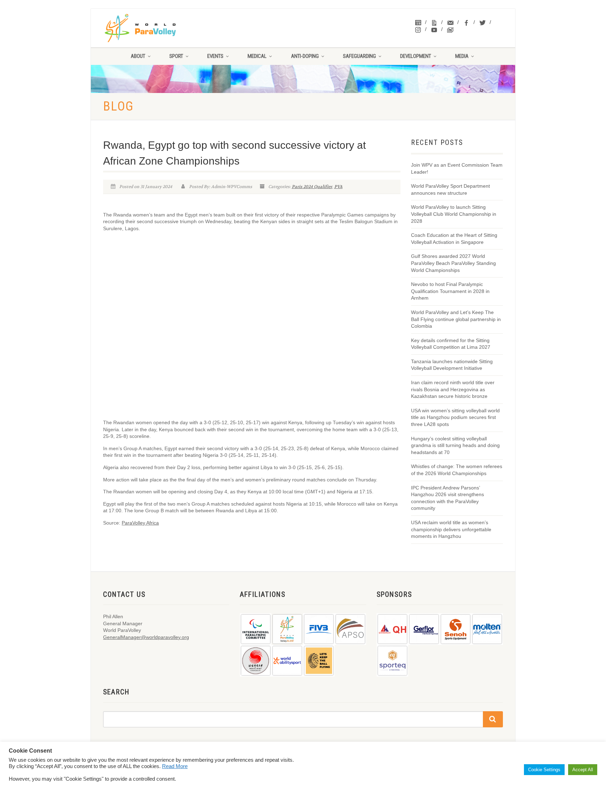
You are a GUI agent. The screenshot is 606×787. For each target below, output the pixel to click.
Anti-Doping (305, 56)
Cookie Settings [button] (544, 769)
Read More (175, 766)
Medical (257, 56)
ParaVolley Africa (140, 523)
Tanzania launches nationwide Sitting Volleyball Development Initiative (452, 365)
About (138, 56)
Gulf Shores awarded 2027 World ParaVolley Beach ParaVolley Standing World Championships (453, 263)
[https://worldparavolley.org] (149, 28)
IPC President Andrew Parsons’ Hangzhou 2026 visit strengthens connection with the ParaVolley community (447, 498)
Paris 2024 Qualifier (312, 186)
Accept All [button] (582, 769)
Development (415, 56)
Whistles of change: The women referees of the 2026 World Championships (456, 469)
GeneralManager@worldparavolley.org (146, 637)
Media (462, 56)
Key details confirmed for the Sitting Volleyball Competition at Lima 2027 (450, 344)
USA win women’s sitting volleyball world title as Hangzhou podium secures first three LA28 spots (455, 417)
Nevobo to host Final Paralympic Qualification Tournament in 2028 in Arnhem (450, 291)
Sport (176, 56)
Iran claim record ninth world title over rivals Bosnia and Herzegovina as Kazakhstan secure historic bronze (452, 389)
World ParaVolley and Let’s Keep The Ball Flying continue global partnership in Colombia (456, 319)
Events (215, 56)
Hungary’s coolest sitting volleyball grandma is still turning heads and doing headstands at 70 (455, 445)
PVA (338, 186)
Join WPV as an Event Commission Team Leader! (457, 168)
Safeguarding (359, 56)
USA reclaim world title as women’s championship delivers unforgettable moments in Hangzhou (451, 529)
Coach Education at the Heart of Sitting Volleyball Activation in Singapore (454, 238)
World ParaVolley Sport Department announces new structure (450, 189)
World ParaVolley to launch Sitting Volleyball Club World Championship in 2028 (453, 214)
